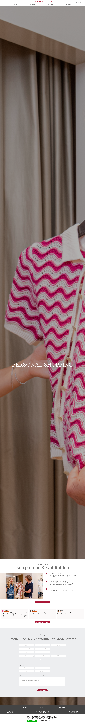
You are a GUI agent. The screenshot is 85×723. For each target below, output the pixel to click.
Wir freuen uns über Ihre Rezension (42, 622)
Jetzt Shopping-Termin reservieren (42, 602)
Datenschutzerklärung (50, 718)
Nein (44, 659)
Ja (41, 659)
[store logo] (42, 1)
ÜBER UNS (25, 707)
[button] (81, 1)
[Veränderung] (81, 2)
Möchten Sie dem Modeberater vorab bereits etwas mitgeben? (32, 676)
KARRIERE (43, 707)
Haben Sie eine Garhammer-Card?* (26, 659)
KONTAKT (11, 711)
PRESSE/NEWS (61, 707)
